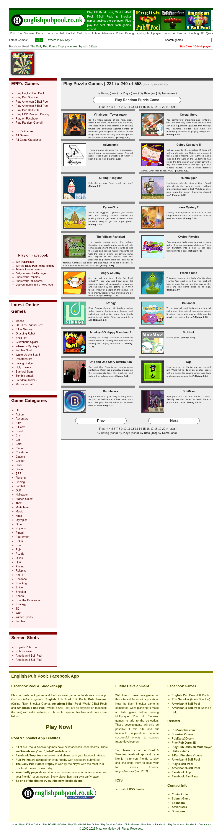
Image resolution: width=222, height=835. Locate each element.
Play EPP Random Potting (32, 114)
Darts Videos (180, 751)
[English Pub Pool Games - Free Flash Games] (59, 798)
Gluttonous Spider (27, 342)
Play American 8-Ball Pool (32, 105)
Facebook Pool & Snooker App (36, 686)
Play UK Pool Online (29, 824)
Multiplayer (154, 33)
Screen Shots (25, 637)
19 (159, 106)
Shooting (193, 33)
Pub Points (23, 759)
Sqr (188, 361)
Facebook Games (181, 686)
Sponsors (178, 802)
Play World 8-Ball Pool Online (83, 824)
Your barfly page (27, 772)
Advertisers (179, 807)
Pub (12, 33)
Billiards (21, 427)
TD (202, 33)
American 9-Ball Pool (29, 655)
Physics (21, 528)
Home (14, 824)
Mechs (20, 321)
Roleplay (21, 570)
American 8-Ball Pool (29, 659)
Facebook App (181, 772)
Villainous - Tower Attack (110, 114)
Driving (129, 33)
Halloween (22, 494)
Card (18, 444)
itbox (87, 33)
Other (19, 524)
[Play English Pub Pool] (147, 29)
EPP (18, 473)
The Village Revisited (110, 236)
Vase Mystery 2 (189, 207)
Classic (20, 456)
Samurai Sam (24, 371)
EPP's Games (25, 83)
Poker (119, 33)
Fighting (140, 33)
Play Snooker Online (111, 824)
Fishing (20, 482)
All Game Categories (29, 139)
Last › (173, 106)
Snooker (126, 16)
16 (148, 106)
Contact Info (177, 785)
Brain (19, 435)
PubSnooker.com (183, 730)
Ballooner (188, 303)
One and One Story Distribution (111, 361)
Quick (209, 33)
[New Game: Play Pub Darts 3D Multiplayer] (22, 73)
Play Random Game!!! (30, 122)
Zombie (20, 621)
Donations (178, 811)
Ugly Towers (23, 367)
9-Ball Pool (104, 16)
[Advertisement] (134, 61)
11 (128, 106)
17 (151, 106)
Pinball (20, 532)
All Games (22, 135)
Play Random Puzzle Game (137, 100)
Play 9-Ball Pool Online (54, 824)
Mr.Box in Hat (24, 384)
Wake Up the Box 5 (28, 354)
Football (60, 33)
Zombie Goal (24, 350)
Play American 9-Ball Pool (32, 101)
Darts (39, 33)
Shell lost (21, 337)
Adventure (107, 33)
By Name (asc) (167, 93)
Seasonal (21, 579)
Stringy (111, 303)
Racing (20, 566)
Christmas (22, 452)
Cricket (70, 33)
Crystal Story (188, 114)
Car (18, 439)
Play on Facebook (27, 118)
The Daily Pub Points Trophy (35, 764)
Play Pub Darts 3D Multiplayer (192, 747)
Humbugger (189, 177)
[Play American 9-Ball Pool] (198, 29)
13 (136, 106)
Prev (101, 421)
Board (19, 431)
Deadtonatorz (24, 358)
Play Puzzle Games (83, 83)
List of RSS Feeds (132, 789)
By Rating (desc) (107, 93)
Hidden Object (24, 499)
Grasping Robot (25, 333)
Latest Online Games (25, 307)
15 (144, 106)
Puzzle (181, 33)
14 (140, 106)
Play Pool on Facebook (153, 824)
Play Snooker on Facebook (182, 824)
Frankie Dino (188, 273)
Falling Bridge (24, 363)
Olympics (22, 520)
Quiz (18, 562)
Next (174, 421)
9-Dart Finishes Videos (187, 755)
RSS (119, 780)
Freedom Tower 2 (26, 380)
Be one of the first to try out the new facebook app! (49, 780)
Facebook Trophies (28, 755)
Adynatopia (110, 144)
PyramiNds (110, 207)
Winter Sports (24, 617)
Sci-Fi (19, 575)
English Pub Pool (26, 647)
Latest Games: (18, 40)
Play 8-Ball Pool (182, 764)
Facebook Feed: (19, 46)
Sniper (20, 587)
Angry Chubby (110, 273)
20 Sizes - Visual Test (29, 325)
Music (19, 511)
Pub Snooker (24, 651)
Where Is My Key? (60, 40)
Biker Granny (24, 329)
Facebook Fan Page (185, 776)
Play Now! (59, 727)
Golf (79, 33)
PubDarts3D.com (183, 738)
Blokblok (189, 332)
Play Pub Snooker (27, 97)
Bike (18, 423)
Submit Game (181, 798)
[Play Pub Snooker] (173, 29)
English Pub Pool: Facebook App (45, 676)
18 (155, 106)
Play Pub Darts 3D (27, 110)
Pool (19, 33)
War (18, 612)
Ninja (19, 515)
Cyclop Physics (188, 236)
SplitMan (189, 391)
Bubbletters (110, 391)
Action (96, 33)
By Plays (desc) (129, 93)
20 (163, 106)
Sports (49, 33)
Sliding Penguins (110, 177)
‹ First (101, 106)
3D (17, 410)
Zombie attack (25, 375)
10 (124, 106)
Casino (20, 448)
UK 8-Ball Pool (103, 12)
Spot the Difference (28, 600)
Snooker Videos (182, 734)
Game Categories (29, 400)
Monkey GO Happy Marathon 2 (110, 332)
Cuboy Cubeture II (188, 144)
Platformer (169, 33)
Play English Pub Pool (30, 93)
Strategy (21, 604)
